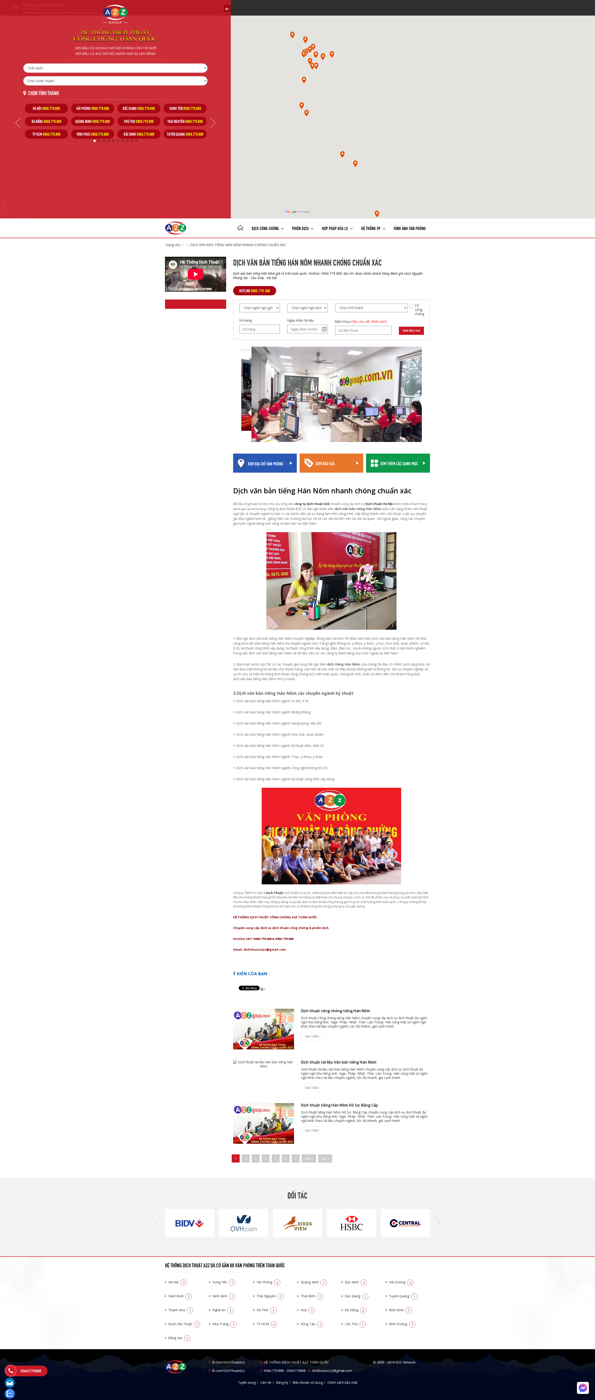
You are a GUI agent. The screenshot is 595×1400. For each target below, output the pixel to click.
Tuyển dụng (247, 1382)
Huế (307, 1310)
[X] (240, 228)
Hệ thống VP (371, 228)
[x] (227, 8)
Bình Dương (401, 1324)
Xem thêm (311, 1036)
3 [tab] (103, 140)
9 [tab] (131, 140)
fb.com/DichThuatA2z (228, 1362)
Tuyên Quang (402, 1296)
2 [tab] (99, 140)
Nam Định (179, 1296)
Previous (18, 122)
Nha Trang (223, 1324)
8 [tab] (127, 140)
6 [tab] (117, 140)
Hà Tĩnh (265, 1310)
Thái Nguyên (269, 1296)
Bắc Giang (355, 1296)
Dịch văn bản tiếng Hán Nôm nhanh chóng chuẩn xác (238, 245)
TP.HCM (266, 1324)
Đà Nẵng (354, 1310)
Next (213, 122)
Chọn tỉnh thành (43, 92)
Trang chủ (172, 245)
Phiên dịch (301, 228)
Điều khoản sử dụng (308, 1382)
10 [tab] (136, 140)
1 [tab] (94, 140)
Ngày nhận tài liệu (300, 320)
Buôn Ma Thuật (183, 1324)
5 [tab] (113, 140)
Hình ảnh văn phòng (410, 228)
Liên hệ (265, 1382)
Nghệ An (221, 1310)
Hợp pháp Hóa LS (335, 228)
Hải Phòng (267, 1282)
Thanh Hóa (179, 1310)
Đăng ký (282, 1382)
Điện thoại (361, 322)
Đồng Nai (178, 1338)
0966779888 (296, 1370)
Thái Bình (311, 1296)
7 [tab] (122, 140)
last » (325, 1158)
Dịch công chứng (266, 228)
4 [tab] (108, 140)
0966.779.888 (274, 1370)
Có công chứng (419, 309)
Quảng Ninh (313, 1282)
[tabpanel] (46, 121)
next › (309, 1158)
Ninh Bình (222, 1296)
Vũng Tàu (311, 1324)
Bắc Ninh (355, 1282)
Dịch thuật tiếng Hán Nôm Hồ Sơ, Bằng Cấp (339, 1105)
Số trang (245, 320)
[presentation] (158, 1223)
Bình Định (399, 1310)
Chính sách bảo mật (342, 1382)
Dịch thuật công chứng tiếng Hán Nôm (335, 1010)
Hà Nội (176, 1282)
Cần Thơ (354, 1324)
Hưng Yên (222, 1282)
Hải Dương (400, 1282)
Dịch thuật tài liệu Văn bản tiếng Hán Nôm (338, 1062)
